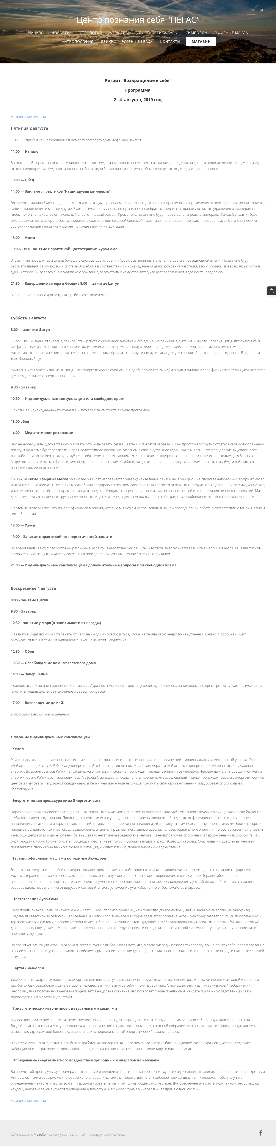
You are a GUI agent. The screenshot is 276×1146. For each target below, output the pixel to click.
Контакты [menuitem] (170, 41)
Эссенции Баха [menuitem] (137, 41)
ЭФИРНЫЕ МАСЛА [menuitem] (231, 32)
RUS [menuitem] (251, 10)
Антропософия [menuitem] (77, 41)
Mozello (40, 1134)
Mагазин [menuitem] (201, 41)
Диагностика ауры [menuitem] (158, 32)
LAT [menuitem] (261, 10)
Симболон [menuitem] (196, 32)
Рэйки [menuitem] (107, 41)
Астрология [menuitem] (89, 32)
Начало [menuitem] (36, 32)
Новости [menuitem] (61, 32)
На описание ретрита (28, 116)
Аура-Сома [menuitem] (120, 32)
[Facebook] (261, 1133)
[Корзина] (271, 290)
